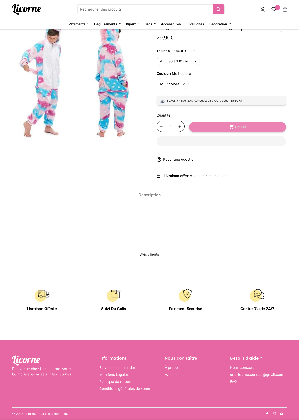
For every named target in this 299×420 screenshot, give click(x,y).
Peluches (196, 24)
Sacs (148, 24)
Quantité (164, 115)
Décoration (218, 24)
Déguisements (105, 24)
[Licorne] (26, 9)
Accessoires (171, 24)
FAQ (233, 381)
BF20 (234, 100)
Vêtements (76, 24)
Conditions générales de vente (124, 388)
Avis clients (174, 374)
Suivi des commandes (117, 367)
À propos (172, 367)
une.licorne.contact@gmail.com (256, 374)
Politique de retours (115, 381)
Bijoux (131, 24)
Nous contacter (243, 367)
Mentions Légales (114, 374)
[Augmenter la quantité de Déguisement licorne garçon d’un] (179, 126)
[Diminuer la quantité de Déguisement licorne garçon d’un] (161, 126)
